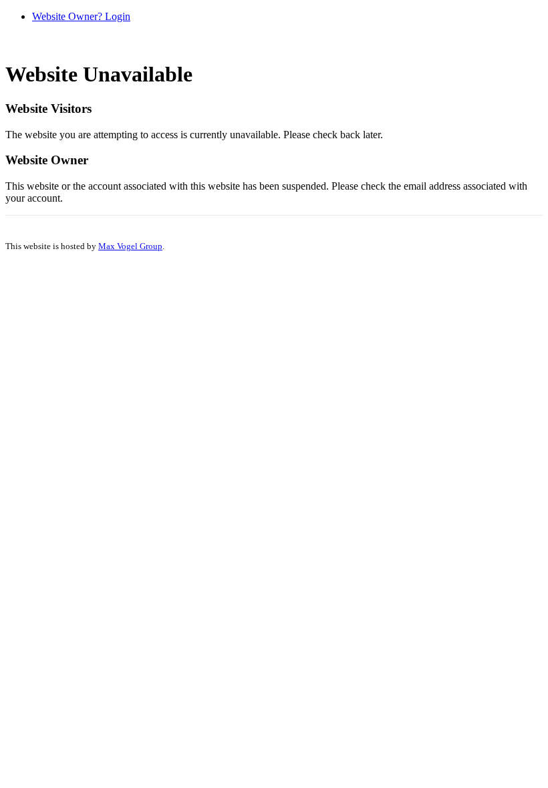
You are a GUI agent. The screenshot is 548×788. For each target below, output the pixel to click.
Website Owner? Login (81, 16)
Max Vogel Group (130, 246)
